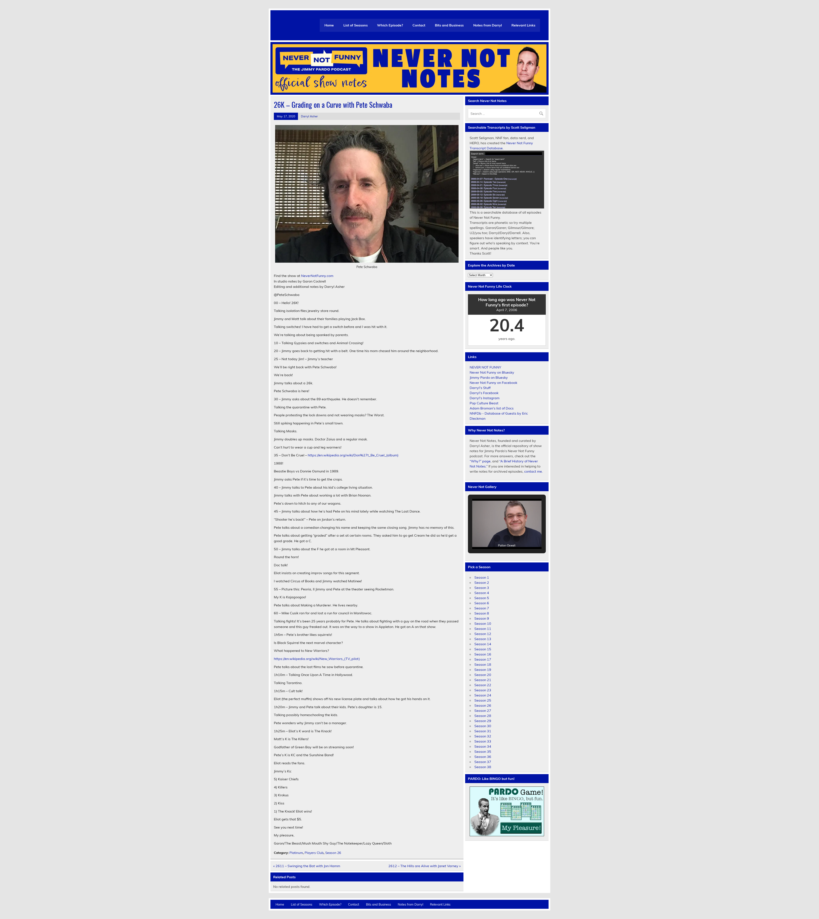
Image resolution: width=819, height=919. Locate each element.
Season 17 (482, 659)
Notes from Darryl (487, 25)
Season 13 (482, 639)
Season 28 (482, 716)
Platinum (296, 853)
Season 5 (481, 598)
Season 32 (482, 736)
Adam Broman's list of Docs (492, 408)
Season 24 (482, 695)
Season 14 (482, 644)
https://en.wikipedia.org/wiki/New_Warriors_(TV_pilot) (317, 659)
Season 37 (482, 762)
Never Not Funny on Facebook (493, 382)
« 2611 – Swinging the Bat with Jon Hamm (306, 866)
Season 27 (482, 710)
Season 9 (481, 618)
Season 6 (481, 603)
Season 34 (482, 746)
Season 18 (482, 664)
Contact (418, 25)
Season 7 (481, 608)
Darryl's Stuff (480, 388)
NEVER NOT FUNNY (485, 367)
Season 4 (481, 593)
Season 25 (482, 700)
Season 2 (481, 582)
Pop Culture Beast (484, 403)
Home (329, 25)
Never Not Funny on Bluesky (492, 372)
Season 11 (482, 628)
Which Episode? (390, 25)
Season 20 (482, 675)
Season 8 (481, 613)
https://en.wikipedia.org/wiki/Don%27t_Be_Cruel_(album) (353, 455)
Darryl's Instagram (485, 398)
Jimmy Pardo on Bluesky (489, 377)
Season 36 (482, 756)
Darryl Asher (309, 116)
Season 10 (482, 623)
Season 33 (482, 741)
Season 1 (481, 577)
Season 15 (482, 649)
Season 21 (482, 680)
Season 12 (482, 634)
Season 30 (482, 726)
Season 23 (482, 690)
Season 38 (482, 767)
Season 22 (482, 685)
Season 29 (482, 721)
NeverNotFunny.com (317, 276)
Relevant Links (523, 25)
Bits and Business (449, 25)
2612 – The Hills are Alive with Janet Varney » (424, 866)
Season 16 (482, 654)
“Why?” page (480, 461)
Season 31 (482, 731)
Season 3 (481, 587)
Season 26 (333, 853)
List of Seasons (355, 25)
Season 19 (482, 669)
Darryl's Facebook (484, 393)
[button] (497, 538)
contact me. (533, 471)
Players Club (314, 853)
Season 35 (482, 751)
